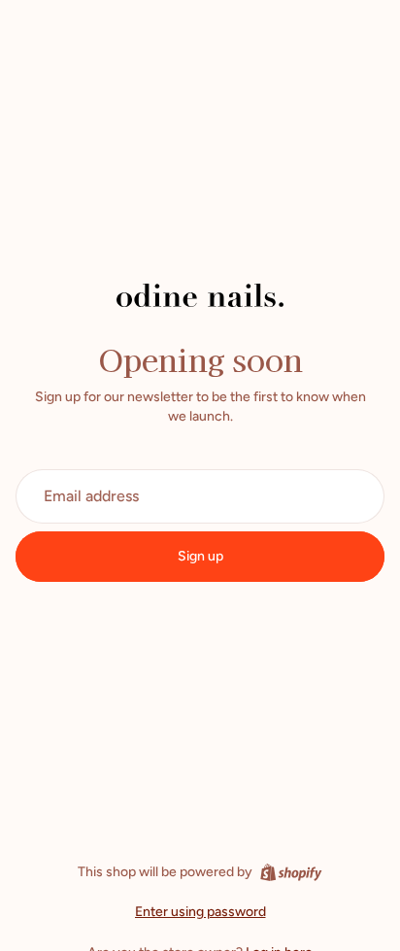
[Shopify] (290, 872)
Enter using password (200, 911)
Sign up (200, 556)
